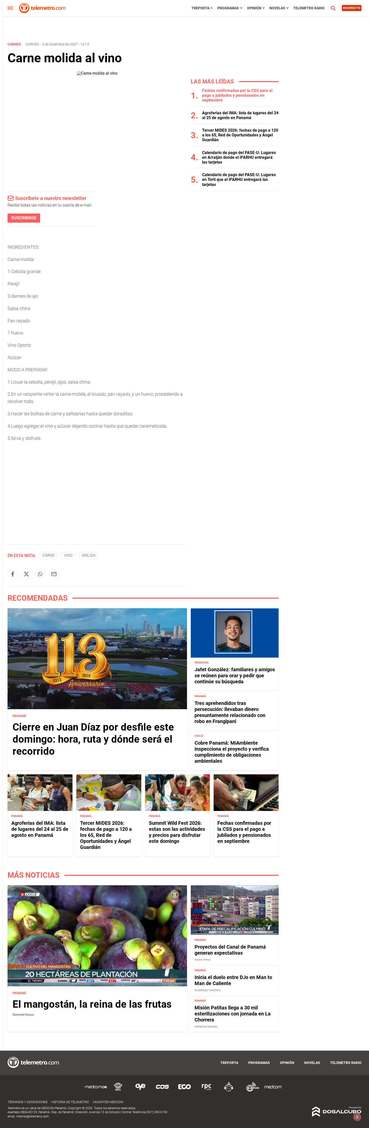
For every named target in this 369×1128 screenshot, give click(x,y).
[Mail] (53, 574)
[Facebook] (12, 574)
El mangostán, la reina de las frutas (92, 1004)
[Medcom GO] (96, 1090)
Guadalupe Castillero (208, 990)
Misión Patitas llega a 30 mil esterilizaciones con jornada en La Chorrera (233, 1014)
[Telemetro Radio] (251, 1090)
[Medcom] (273, 1090)
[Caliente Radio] (229, 1090)
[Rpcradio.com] (207, 1090)
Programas (228, 8)
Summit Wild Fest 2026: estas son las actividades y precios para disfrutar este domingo (177, 832)
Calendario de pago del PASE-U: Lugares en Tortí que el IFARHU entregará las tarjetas (239, 179)
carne (48, 555)
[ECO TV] (184, 1090)
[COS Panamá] (162, 1090)
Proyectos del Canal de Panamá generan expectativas (230, 950)
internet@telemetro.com (32, 1116)
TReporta (200, 8)
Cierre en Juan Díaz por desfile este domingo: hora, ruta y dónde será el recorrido (93, 739)
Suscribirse (23, 218)
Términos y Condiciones (27, 1102)
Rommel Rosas (23, 1014)
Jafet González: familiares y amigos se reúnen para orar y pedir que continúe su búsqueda (235, 676)
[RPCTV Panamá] (118, 1090)
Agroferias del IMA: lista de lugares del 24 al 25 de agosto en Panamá (240, 115)
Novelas (277, 8)
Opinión (254, 8)
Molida (88, 555)
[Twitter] (26, 574)
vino (68, 555)
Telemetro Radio (309, 8)
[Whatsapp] (40, 574)
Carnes (32, 44)
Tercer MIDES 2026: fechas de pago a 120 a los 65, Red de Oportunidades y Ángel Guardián (240, 135)
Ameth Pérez (203, 959)
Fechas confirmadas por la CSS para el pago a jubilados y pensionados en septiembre (237, 95)
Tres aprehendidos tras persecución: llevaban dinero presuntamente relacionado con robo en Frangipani (230, 712)
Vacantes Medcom (108, 1102)
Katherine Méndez (206, 1026)
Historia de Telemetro (70, 1102)
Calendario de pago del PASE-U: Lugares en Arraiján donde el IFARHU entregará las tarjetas (239, 157)
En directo (351, 8)
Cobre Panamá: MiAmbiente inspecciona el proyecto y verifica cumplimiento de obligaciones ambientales (232, 752)
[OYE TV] (140, 1090)
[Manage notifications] (357, 1117)
